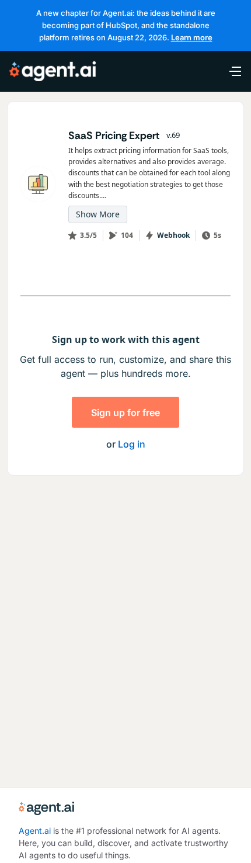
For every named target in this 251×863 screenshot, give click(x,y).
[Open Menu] (229, 71)
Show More (98, 214)
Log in (131, 444)
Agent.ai (35, 831)
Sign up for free (125, 412)
